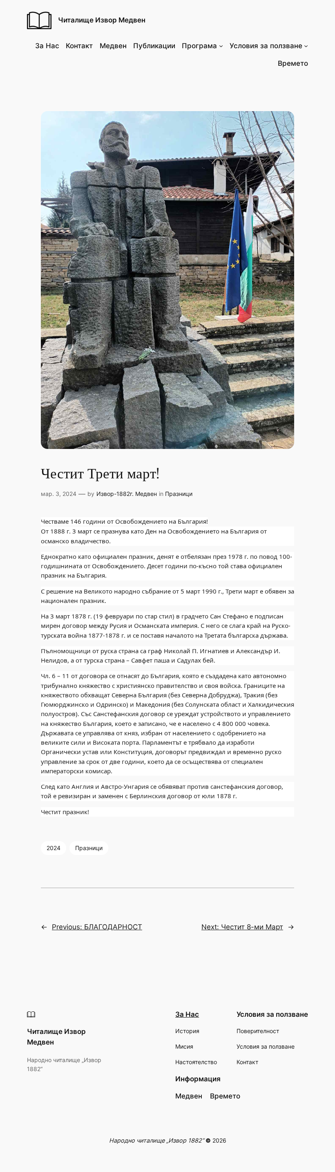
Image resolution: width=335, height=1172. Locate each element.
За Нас (187, 1014)
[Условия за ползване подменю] (306, 46)
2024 (53, 847)
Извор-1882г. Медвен (126, 493)
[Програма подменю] (221, 46)
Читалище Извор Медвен (101, 20)
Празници (178, 493)
